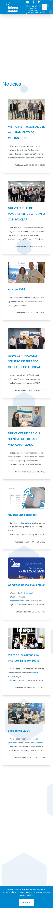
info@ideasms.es (32, 11)
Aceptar (26, 902)
